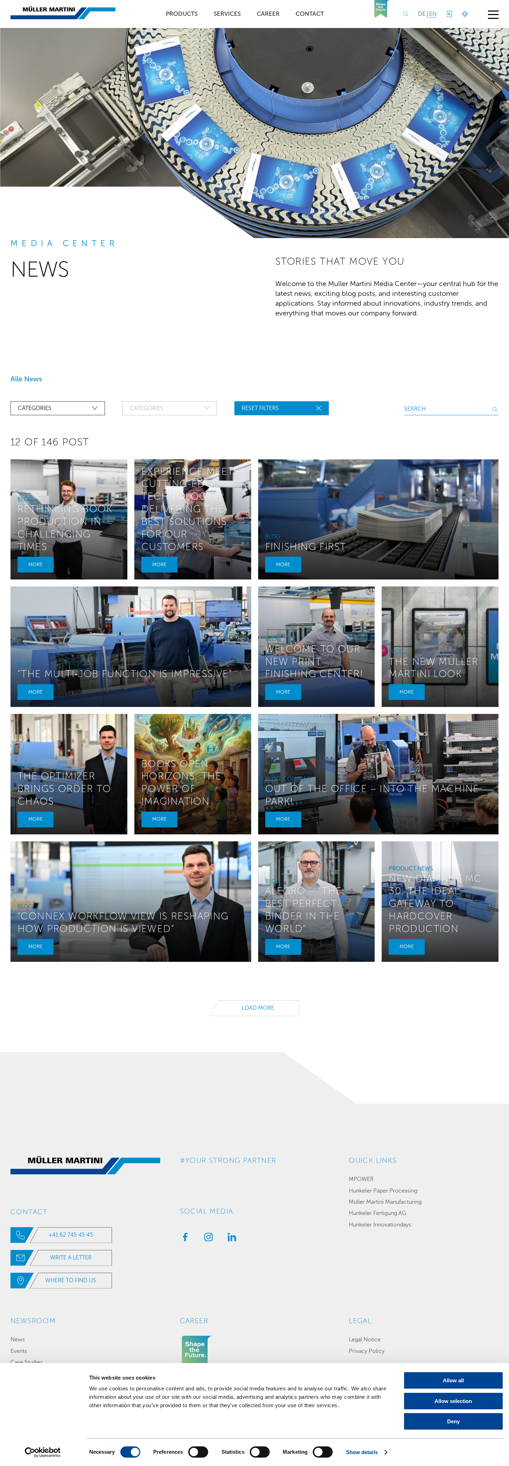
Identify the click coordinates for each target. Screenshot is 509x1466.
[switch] (198, 1452)
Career (268, 14)
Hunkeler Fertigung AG (377, 1213)
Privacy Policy (366, 1351)
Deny (453, 1421)
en (433, 14)
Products (182, 14)
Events (18, 1351)
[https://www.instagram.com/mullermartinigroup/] (206, 1239)
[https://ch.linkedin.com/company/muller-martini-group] (230, 1239)
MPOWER (361, 1179)
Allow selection (453, 1401)
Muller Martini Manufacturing (385, 1202)
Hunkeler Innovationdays (380, 1225)
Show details (362, 1452)
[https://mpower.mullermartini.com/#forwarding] (448, 14)
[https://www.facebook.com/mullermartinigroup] (183, 1239)
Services (227, 14)
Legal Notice (365, 1339)
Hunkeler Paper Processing (383, 1191)
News (17, 1339)
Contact (310, 14)
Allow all (453, 1380)
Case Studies (26, 1362)
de (421, 14)
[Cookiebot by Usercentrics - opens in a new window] (42, 1452)
